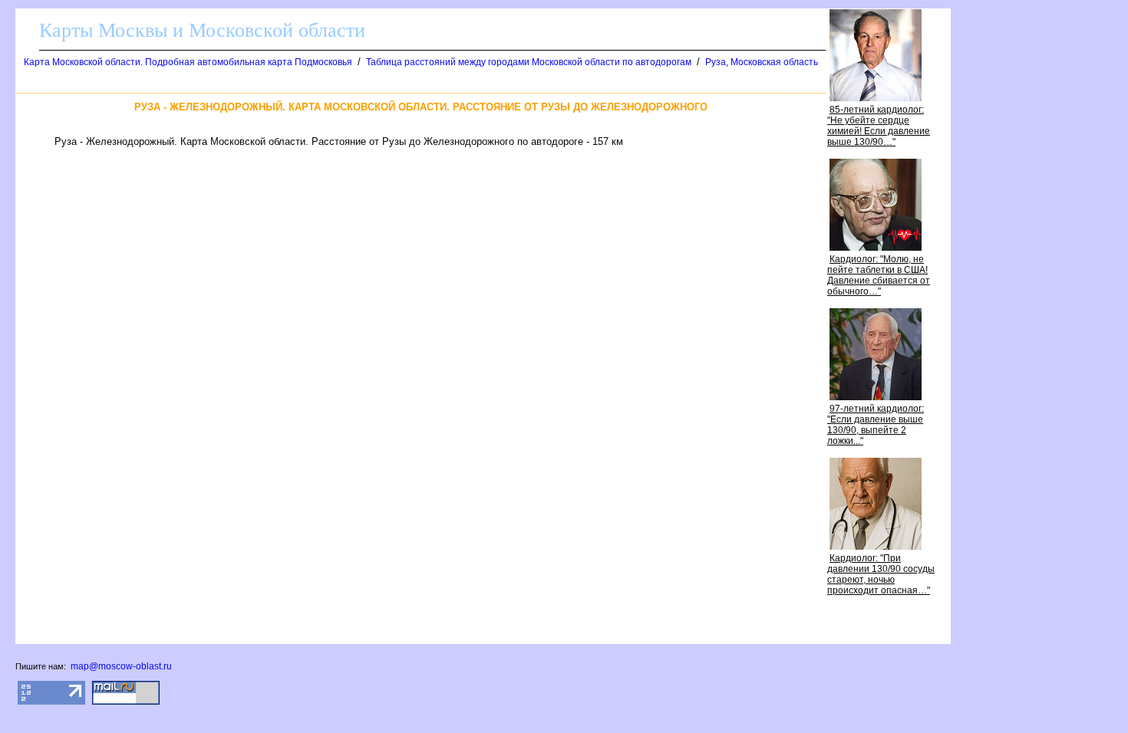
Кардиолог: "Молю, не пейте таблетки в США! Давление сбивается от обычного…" (878, 275)
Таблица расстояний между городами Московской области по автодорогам (528, 62)
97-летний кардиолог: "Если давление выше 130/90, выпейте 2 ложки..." (875, 424)
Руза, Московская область (761, 62)
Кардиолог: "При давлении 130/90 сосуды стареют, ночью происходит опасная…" (881, 574)
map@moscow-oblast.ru (121, 666)
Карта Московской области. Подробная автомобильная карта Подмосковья (188, 62)
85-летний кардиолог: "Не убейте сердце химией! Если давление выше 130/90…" (878, 125)
